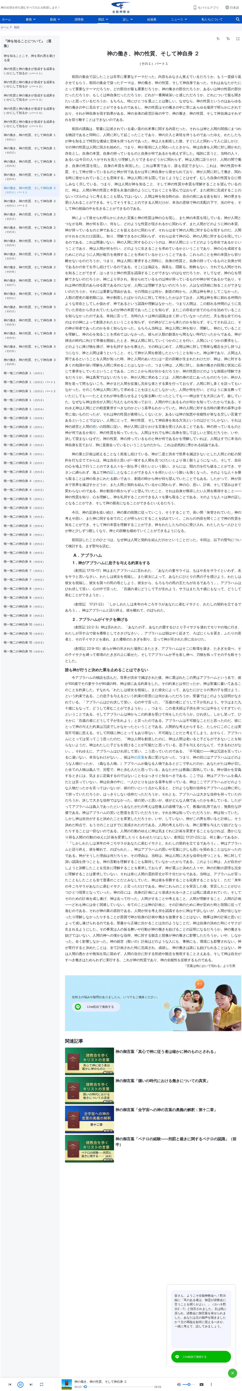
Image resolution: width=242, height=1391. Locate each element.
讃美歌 (79, 19)
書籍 (29, 19)
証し (126, 19)
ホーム (6, 19)
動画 (53, 19)
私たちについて (212, 19)
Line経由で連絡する (195, 1356)
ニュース (177, 19)
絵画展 (151, 19)
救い (96, 426)
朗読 (101, 19)
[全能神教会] (121, 7)
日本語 (234, 7)
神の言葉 (137, 757)
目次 (70, 39)
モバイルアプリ (208, 7)
